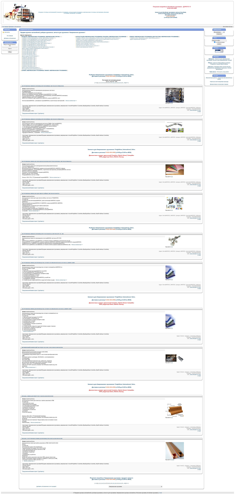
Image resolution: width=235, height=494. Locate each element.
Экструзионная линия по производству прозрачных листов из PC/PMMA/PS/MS (43, 85)
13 (117, 82)
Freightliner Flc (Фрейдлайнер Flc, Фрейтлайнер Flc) (33, 44)
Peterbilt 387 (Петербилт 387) (28, 57)
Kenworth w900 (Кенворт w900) (29, 50)
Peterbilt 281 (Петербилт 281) (28, 62)
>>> (127, 82)
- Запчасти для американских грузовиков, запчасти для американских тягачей (219, 59)
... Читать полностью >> (70, 100)
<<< (96, 82)
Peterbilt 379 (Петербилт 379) (28, 58)
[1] (172, 103)
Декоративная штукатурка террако (219, 84)
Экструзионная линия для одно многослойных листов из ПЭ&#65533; (40, 193)
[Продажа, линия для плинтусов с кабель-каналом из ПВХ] (175, 416)
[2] (173, 459)
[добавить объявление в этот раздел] (46, 486)
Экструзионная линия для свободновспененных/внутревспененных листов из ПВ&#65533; (46, 161)
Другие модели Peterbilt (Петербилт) (30, 67)
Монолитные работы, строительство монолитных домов (219, 78)
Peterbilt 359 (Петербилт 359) (28, 59)
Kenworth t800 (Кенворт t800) (28, 52)
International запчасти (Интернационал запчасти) (87, 45)
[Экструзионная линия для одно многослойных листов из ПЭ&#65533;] (175, 209)
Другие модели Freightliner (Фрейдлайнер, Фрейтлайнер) (35, 48)
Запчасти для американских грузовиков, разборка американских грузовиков (101, 36)
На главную (5, 26)
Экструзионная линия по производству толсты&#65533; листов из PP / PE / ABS (43, 233)
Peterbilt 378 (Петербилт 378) (28, 65)
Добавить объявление (15, 26)
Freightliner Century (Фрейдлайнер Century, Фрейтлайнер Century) (36, 39)
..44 (124, 82)
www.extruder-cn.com (195, 110)
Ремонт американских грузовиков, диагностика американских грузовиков (154, 36)
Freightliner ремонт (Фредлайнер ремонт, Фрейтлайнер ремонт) (144, 37)
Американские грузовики (77, 32)
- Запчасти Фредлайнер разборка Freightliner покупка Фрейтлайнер (219, 63)
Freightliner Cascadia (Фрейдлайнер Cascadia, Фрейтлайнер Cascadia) (37, 46)
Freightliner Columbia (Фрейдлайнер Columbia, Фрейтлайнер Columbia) (37, 37)
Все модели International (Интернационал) (31, 68)
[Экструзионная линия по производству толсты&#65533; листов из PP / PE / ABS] (175, 245)
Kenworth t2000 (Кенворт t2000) (29, 49)
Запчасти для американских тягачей (84, 46)
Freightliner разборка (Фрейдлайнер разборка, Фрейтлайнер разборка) (92, 41)
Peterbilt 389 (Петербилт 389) (28, 63)
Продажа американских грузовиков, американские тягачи (40, 36)
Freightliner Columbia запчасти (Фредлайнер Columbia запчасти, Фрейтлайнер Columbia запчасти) (98, 37)
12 (115, 82)
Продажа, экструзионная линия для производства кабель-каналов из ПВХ (42, 438)
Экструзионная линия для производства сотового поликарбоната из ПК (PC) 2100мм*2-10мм (46, 308)
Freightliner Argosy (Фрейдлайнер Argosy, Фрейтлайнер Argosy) (36, 40)
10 (111, 82)
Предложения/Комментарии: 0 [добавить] (33, 113)
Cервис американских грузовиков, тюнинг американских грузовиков (44, 70)
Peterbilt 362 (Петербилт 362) (28, 61)
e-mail (199, 111)
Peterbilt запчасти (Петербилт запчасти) (85, 44)
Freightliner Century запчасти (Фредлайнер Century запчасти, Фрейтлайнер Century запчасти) (97, 39)
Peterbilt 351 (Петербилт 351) (28, 66)
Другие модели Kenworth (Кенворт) (30, 56)
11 (113, 82)
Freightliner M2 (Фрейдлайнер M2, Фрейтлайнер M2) (33, 45)
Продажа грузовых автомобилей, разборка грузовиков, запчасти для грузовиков (44, 32)
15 (122, 82)
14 (120, 82)
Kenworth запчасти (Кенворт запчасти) (84, 43)
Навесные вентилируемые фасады (219, 81)
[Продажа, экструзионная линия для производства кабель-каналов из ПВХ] (175, 458)
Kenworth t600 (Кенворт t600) (28, 53)
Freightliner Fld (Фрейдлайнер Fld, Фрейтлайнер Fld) (33, 41)
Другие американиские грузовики (137, 39)
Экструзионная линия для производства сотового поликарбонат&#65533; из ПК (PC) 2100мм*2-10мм (48, 262)
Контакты (7, 32)
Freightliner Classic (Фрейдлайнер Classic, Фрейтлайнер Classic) (36, 43)
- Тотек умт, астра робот (219, 71)
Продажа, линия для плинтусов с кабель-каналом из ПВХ (37, 396)
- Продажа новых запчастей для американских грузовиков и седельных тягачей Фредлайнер (219, 68)
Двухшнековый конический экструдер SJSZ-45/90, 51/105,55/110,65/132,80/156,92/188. (42, 347)
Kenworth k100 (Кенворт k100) (29, 54)
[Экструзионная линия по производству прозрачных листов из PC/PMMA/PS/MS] (175, 102)
